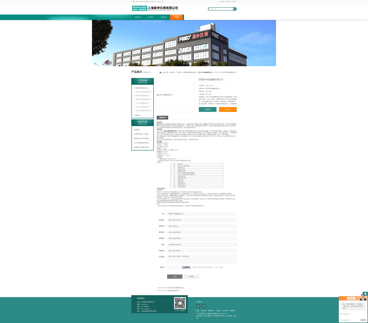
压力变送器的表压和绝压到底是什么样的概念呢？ (142, 143)
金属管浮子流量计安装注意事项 (142, 147)
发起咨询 (363, 320)
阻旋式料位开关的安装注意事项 (142, 138)
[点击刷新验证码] (186, 267)
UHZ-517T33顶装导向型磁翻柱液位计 (173, 287)
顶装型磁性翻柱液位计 (190, 72)
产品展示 (176, 17)
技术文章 (189, 17)
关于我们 (150, 17)
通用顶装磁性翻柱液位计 (142, 95)
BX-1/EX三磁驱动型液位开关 (170, 290)
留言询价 (228, 109)
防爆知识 (137, 129)
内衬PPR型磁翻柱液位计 (142, 103)
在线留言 (228, 1)
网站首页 (137, 17)
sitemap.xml (223, 313)
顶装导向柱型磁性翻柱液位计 (144, 99)
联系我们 (234, 1)
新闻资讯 (163, 17)
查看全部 (137, 115)
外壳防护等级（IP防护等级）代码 (142, 134)
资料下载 (202, 17)
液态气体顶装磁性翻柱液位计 (144, 92)
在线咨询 (208, 109)
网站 (197, 310)
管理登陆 (232, 310)
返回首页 (222, 1)
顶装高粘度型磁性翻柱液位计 (144, 110)
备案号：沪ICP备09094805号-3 (217, 316)
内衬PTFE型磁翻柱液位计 (143, 107)
